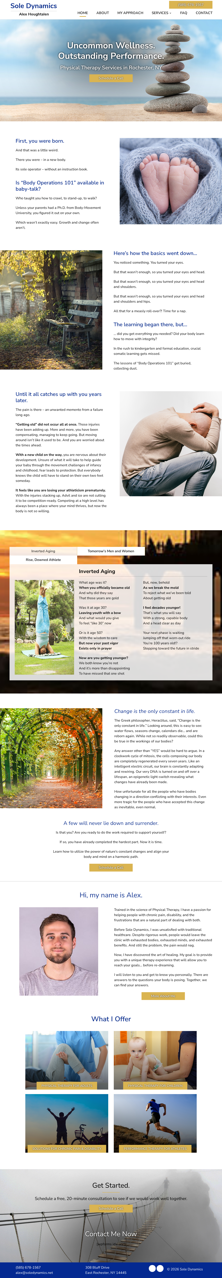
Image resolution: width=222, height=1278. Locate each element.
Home (83, 13)
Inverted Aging (43, 551)
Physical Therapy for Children (155, 1086)
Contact (204, 13)
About (102, 13)
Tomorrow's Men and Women (111, 551)
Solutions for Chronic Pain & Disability (66, 1149)
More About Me (163, 996)
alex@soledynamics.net (34, 1272)
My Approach (130, 13)
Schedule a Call (111, 78)
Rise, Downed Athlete (43, 559)
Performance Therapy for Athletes (155, 1149)
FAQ (183, 13)
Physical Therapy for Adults (66, 1086)
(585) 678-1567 (191, 4)
